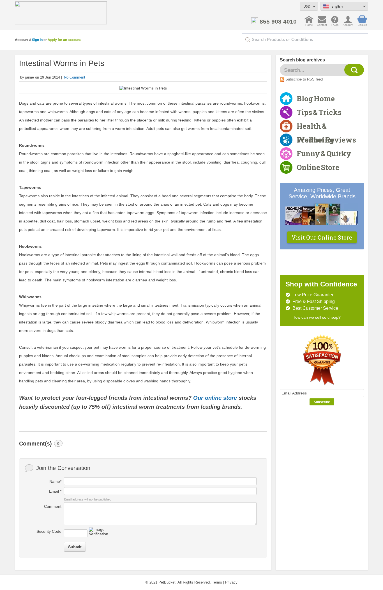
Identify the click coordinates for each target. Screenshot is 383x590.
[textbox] (305, 39)
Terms (217, 582)
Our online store (216, 398)
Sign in (37, 40)
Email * (55, 491)
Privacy (231, 582)
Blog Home (316, 98)
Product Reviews (326, 139)
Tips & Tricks (319, 112)
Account (348, 23)
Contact (322, 23)
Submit (75, 547)
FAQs (334, 23)
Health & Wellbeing (315, 127)
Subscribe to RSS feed (304, 79)
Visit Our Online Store (322, 237)
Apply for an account (64, 40)
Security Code (48, 531)
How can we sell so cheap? (316, 317)
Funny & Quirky (324, 153)
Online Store (318, 167)
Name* (55, 481)
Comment (52, 506)
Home (309, 23)
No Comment (74, 77)
